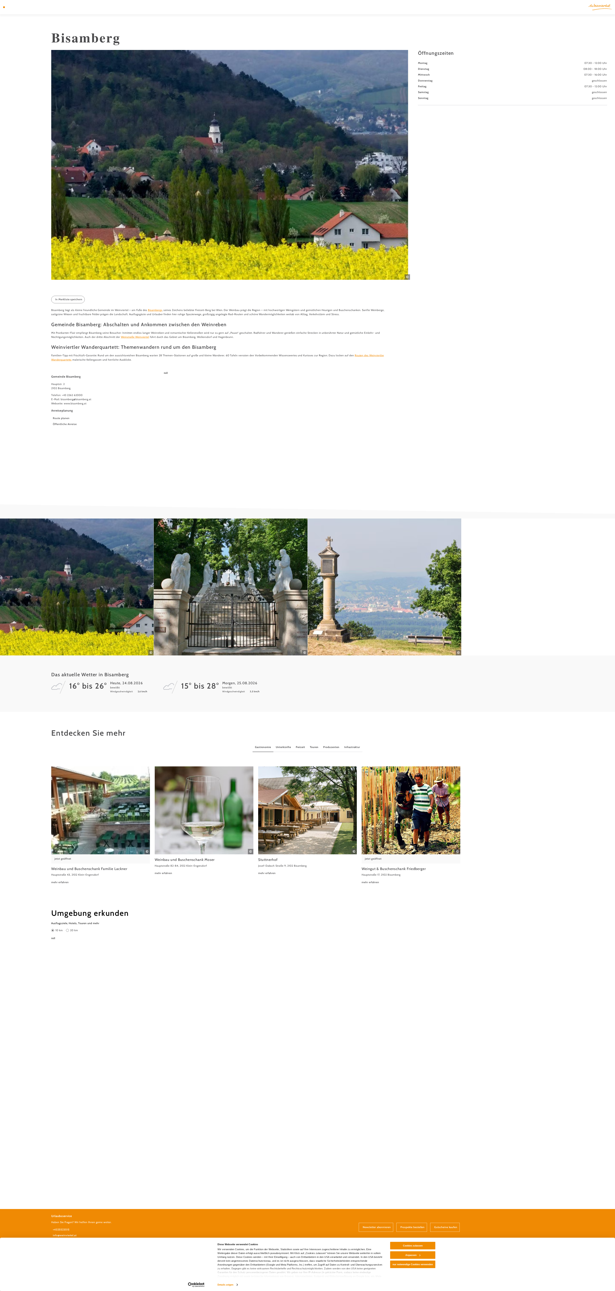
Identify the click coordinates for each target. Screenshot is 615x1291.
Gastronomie (263, 747)
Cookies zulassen (413, 1245)
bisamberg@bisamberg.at (76, 399)
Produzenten (331, 747)
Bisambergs (155, 310)
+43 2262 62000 (72, 395)
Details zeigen (225, 1284)
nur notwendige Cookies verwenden (413, 1264)
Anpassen (411, 1255)
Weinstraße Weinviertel (135, 337)
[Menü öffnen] (4, 7)
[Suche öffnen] (22, 7)
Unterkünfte (283, 747)
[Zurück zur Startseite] (600, 7)
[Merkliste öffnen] (17, 7)
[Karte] (13, 7)
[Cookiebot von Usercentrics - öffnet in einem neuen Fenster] (196, 1284)
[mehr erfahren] (100, 825)
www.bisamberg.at (75, 403)
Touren (314, 747)
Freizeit (300, 747)
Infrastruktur (352, 747)
